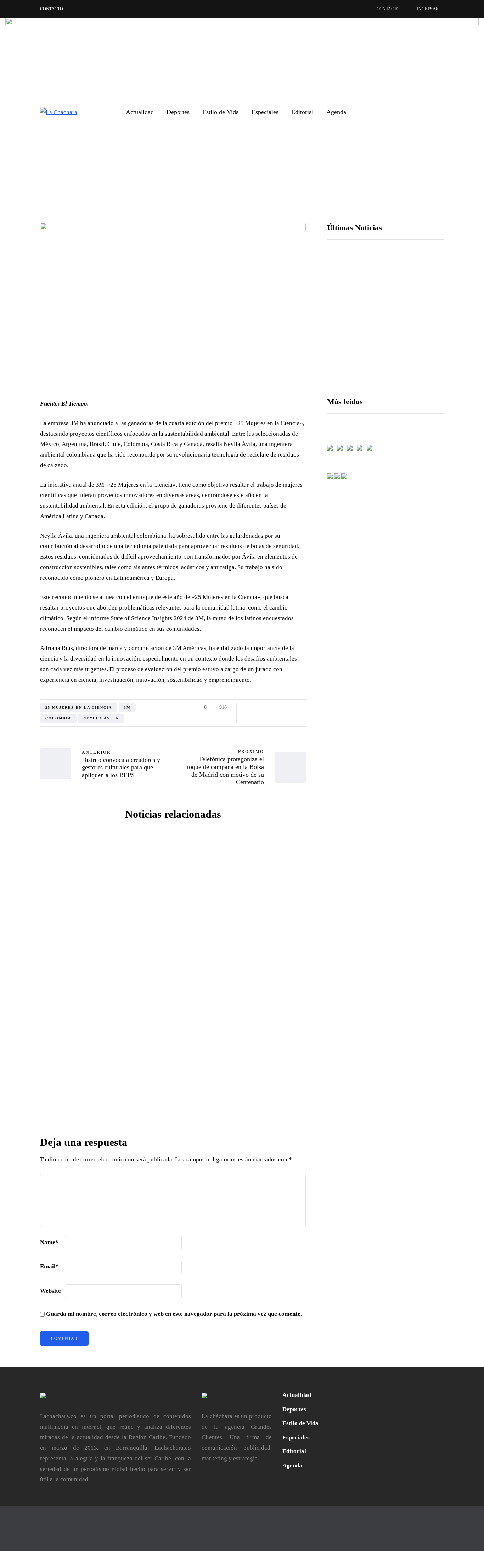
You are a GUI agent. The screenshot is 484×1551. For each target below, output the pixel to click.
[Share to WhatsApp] (283, 707)
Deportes (178, 111)
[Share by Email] (301, 707)
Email (49, 1266)
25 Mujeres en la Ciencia (78, 707)
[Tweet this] (257, 707)
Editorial (302, 111)
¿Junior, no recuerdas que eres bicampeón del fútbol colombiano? (242, 960)
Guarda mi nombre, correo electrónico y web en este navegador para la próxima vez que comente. (174, 1314)
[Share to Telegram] (292, 707)
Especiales (265, 111)
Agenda (336, 111)
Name (49, 1242)
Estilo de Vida (220, 111)
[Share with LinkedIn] (265, 707)
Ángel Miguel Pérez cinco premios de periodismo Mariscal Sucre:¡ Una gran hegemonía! (242, 1106)
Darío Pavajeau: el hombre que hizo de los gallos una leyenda (104, 960)
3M (127, 707)
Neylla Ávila (101, 718)
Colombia (58, 718)
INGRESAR (428, 8)
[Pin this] (274, 707)
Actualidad (140, 111)
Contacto (51, 8)
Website (50, 1290)
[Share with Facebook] (248, 707)
